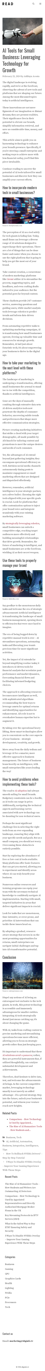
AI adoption (21, 790)
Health (8, 1283)
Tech (19, 1137)
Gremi (10, 279)
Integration (18, 1145)
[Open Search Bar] (33, 3)
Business (10, 1137)
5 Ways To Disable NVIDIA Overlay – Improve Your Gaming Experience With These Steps (21, 1166)
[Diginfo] (7, 3)
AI (7, 1141)
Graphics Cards (13, 1278)
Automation (26, 1141)
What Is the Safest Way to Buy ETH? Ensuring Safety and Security (20, 1227)
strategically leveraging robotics (22, 523)
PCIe (7, 1297)
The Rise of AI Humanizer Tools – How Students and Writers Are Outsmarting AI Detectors (22, 1188)
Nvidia (8, 1292)
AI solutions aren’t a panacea (17, 1055)
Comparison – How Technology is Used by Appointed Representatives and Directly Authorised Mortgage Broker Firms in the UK (22, 1203)
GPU (7, 1273)
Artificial (14, 1141)
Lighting (9, 1288)
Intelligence (32, 1145)
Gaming (9, 1269)
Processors (10, 1302)
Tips (4, 1149)
